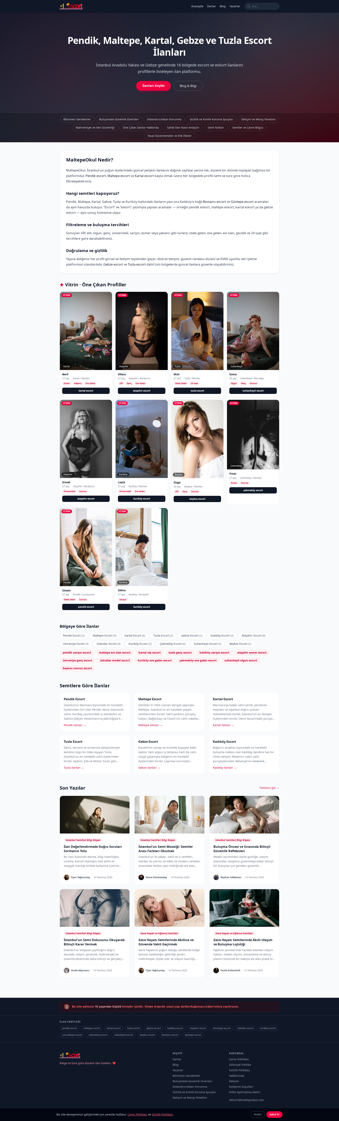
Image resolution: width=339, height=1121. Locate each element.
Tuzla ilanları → (74, 767)
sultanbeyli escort (253, 390)
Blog (223, 6)
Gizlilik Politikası (239, 1070)
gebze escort (154, 1028)
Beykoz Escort (240, 644)
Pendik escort (96, 176)
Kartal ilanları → (223, 725)
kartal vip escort (150, 652)
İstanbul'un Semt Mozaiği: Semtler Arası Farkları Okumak (166, 848)
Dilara (122, 374)
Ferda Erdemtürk (230, 970)
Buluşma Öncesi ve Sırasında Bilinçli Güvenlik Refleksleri (241, 848)
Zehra (122, 590)
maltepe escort (92, 1028)
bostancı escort (170, 1035)
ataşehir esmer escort (252, 652)
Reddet (258, 1114)
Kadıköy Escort (222, 635)
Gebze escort (113, 264)
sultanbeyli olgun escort (240, 660)
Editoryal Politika (240, 1065)
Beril (65, 374)
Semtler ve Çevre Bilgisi (247, 127)
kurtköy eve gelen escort (155, 660)
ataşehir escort (141, 390)
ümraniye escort (222, 1028)
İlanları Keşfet (153, 85)
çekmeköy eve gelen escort (198, 660)
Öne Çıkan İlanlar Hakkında (141, 127)
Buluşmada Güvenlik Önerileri (119, 119)
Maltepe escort (119, 176)
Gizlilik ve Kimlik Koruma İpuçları (211, 119)
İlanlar (211, 6)
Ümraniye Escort (75, 644)
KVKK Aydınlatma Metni (244, 1092)
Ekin (177, 374)
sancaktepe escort (72, 1035)
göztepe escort (193, 1035)
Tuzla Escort (163, 635)
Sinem (66, 590)
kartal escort (86, 390)
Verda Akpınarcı (80, 970)
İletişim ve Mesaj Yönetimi (258, 119)
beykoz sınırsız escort (77, 668)
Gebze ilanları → (149, 767)
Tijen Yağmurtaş (80, 877)
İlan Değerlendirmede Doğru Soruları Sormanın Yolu (93, 848)
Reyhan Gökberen (231, 877)
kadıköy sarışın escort (214, 652)
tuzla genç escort (180, 652)
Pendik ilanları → (75, 725)
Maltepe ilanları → (150, 725)
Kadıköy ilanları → (225, 767)
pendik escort (86, 607)
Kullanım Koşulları (241, 1086)
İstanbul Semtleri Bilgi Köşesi (83, 840)
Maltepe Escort (104, 635)
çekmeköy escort (253, 490)
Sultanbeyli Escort (207, 644)
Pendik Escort (74, 635)
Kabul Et (274, 1114)
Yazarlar (235, 6)
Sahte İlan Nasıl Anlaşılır (183, 127)
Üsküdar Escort (108, 644)
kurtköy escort (141, 498)
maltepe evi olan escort (115, 652)
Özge (177, 482)
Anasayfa (197, 6)
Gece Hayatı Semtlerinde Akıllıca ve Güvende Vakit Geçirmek (166, 942)
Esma (233, 374)
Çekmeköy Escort (173, 644)
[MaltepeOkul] (71, 6)
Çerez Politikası (239, 1059)
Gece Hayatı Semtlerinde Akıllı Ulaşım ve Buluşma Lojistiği (242, 942)
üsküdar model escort (115, 660)
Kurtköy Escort (140, 644)
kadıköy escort (175, 1028)
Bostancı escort (214, 202)
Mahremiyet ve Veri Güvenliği (95, 127)
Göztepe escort (242, 202)
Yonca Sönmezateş (156, 877)
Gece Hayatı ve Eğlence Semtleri (159, 933)
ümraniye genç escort (77, 660)
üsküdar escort (245, 1028)
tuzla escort (197, 390)
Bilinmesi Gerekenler (77, 119)
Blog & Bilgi (188, 86)
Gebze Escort (191, 635)
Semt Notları (216, 127)
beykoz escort (197, 499)
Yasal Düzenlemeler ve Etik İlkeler (170, 136)
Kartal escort (144, 176)
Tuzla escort (137, 264)
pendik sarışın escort (77, 652)
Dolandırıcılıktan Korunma (164, 119)
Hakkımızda (236, 1075)
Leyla (121, 482)
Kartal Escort (135, 635)
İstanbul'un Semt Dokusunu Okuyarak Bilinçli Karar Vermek (94, 942)
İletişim (234, 1081)
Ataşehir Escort (253, 635)
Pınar (232, 473)
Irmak (66, 482)
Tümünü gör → (269, 788)
